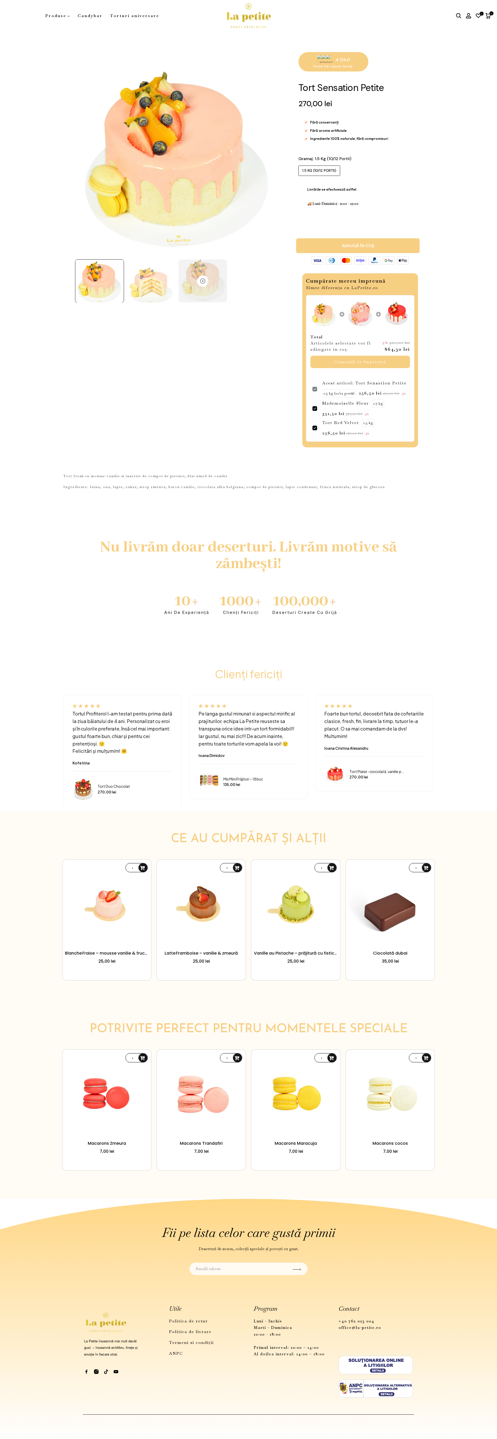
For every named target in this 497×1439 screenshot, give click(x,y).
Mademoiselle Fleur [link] (345, 403)
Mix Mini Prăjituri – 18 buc (243, 779)
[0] (478, 16)
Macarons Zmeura (107, 1143)
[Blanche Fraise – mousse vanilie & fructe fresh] (107, 904)
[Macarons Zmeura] (107, 1094)
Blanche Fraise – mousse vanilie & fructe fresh (107, 953)
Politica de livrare (190, 1331)
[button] (99, 281)
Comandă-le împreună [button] (360, 361)
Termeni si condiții (191, 1342)
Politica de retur (188, 1321)
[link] (323, 313)
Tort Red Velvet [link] (340, 422)
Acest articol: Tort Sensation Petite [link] (364, 383)
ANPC (176, 1353)
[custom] (86, 1372)
